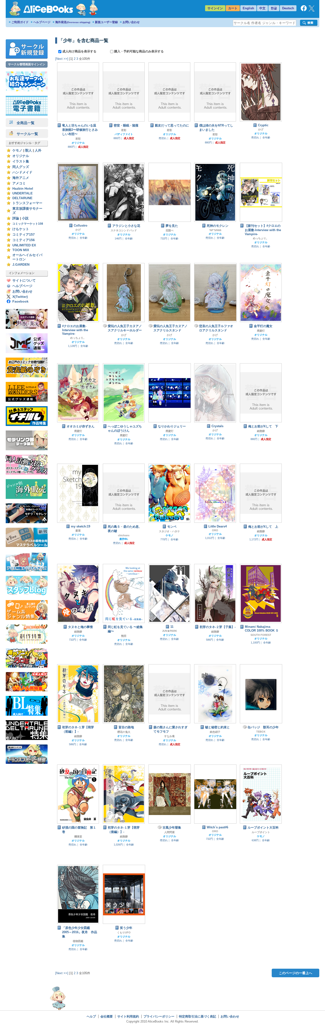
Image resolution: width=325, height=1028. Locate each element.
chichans (123, 535)
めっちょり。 (261, 238)
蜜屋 (78, 530)
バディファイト (124, 134)
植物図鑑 (78, 941)
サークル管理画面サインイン (26, 64)
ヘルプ (91, 1016)
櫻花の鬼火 (123, 731)
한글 (274, 8)
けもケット (20, 229)
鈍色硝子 (215, 731)
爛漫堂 (78, 836)
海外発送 (72, 22)
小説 (25, 218)
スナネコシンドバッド (124, 230)
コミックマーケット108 (27, 223)
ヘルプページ (41, 22)
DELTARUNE (22, 198)
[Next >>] (61, 59)
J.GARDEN (21, 264)
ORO (215, 530)
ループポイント (261, 832)
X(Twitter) (20, 297)
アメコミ (19, 183)
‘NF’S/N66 (215, 230)
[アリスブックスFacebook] (304, 10)
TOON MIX (20, 250)
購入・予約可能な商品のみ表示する (138, 51)
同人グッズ (20, 167)
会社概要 (106, 1016)
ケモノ (17, 150)
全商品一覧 (23, 123)
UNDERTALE (22, 193)
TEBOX (260, 731)
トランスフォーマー (27, 203)
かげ (260, 129)
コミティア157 (23, 234)
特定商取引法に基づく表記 (197, 1016)
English (248, 8)
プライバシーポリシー (158, 1016)
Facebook (20, 301)
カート (232, 8)
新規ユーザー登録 (106, 22)
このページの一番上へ (295, 973)
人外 (38, 150)
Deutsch (288, 8)
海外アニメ (20, 178)
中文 (262, 8)
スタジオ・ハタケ (169, 531)
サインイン (215, 8)
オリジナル (20, 156)
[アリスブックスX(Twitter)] (312, 10)
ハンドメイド (22, 172)
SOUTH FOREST (261, 634)
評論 (15, 218)
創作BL (123, 538)
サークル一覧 (25, 134)
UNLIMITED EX (24, 245)
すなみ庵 (169, 736)
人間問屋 (169, 832)
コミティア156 (23, 240)
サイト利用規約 (128, 1016)
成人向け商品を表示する (79, 51)
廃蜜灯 (261, 330)
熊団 (123, 635)
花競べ (169, 230)
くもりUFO (124, 932)
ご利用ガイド (20, 22)
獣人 (28, 150)
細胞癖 (261, 431)
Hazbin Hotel (22, 188)
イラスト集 (20, 161)
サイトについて (24, 280)
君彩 (78, 138)
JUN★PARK (169, 630)
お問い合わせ (131, 22)
